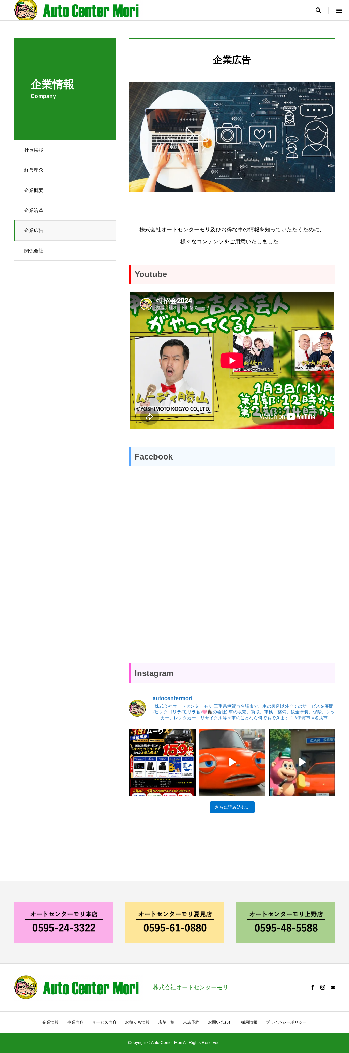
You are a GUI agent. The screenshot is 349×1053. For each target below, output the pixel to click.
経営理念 (33, 170)
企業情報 (50, 1022)
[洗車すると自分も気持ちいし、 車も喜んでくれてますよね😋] (302, 762)
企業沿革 (33, 210)
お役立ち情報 (137, 1022)
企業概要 (33, 190)
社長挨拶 (33, 150)
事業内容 (75, 1022)
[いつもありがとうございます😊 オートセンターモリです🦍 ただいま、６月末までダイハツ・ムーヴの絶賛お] (162, 762)
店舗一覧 (166, 1022)
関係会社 (33, 250)
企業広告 (33, 230)
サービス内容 (104, 1022)
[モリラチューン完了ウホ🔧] (232, 762)
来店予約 (191, 1022)
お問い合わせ (220, 1022)
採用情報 (249, 1022)
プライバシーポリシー (286, 1022)
